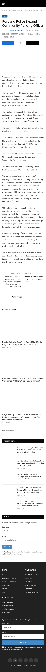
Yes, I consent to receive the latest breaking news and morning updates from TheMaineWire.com (22, 553)
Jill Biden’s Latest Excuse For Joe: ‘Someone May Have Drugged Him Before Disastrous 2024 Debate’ (29, 490)
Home (4, 10)
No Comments (34, 34)
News (8, 10)
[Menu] (3, 3)
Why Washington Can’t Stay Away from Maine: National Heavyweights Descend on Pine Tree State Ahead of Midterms (21, 417)
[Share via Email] (33, 43)
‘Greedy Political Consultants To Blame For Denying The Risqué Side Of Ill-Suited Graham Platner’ (30, 503)
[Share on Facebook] (8, 43)
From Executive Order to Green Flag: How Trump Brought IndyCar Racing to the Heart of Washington (30, 463)
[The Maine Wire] (24, 3)
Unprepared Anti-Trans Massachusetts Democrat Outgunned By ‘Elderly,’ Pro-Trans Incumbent (23, 379)
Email (4, 536)
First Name (5, 527)
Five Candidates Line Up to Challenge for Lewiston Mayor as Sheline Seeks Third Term (29, 476)
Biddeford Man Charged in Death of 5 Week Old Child (34, 279)
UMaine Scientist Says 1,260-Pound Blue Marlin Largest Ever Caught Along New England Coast (22, 343)
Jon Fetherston (16, 31)
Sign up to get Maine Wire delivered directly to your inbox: (20, 523)
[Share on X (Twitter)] (21, 43)
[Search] (43, 3)
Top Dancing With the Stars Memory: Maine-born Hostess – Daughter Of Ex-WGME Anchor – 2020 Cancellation (12, 282)
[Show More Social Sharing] (42, 43)
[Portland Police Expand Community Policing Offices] (23, 60)
